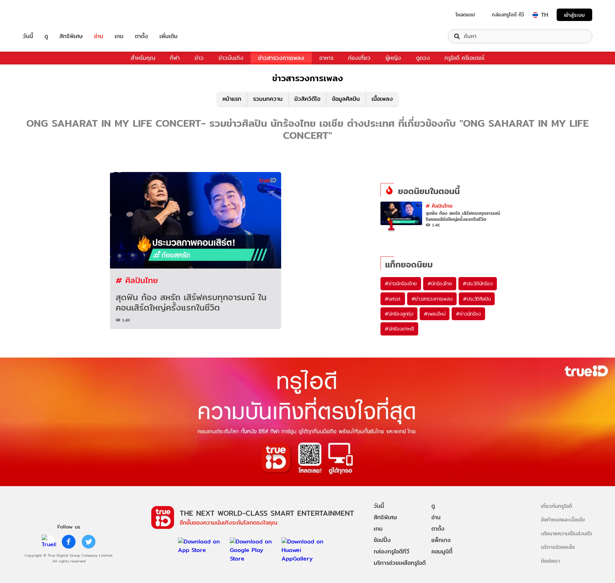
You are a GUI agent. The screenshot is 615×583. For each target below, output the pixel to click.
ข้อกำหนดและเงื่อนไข (563, 519)
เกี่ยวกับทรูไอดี (556, 506)
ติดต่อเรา (550, 561)
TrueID (44, 15)
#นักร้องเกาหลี (399, 329)
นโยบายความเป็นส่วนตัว (566, 533)
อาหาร (326, 57)
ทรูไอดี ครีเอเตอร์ (464, 57)
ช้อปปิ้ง (382, 540)
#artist (393, 299)
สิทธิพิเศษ (71, 36)
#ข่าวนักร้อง (468, 314)
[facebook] (69, 542)
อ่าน (98, 36)
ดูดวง (423, 57)
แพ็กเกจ (441, 540)
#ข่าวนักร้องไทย (401, 283)
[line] (49, 542)
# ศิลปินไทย (137, 280)
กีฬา (175, 57)
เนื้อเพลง (382, 98)
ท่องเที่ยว (359, 57)
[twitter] (89, 542)
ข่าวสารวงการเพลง (281, 57)
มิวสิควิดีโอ (307, 98)
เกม (119, 36)
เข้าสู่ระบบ (574, 15)
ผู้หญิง (393, 57)
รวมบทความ (268, 98)
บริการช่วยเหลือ (558, 547)
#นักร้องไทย (439, 283)
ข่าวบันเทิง (231, 57)
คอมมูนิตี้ (441, 551)
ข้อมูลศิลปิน (346, 98)
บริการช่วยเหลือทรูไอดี (400, 562)
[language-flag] (535, 15)
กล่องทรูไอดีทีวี (391, 551)
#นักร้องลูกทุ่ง (399, 314)
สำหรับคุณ (143, 57)
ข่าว (199, 57)
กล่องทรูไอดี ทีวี (508, 14)
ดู (46, 36)
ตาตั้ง (141, 36)
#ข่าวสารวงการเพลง (432, 299)
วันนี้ (28, 36)
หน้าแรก (231, 98)
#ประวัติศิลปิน (476, 299)
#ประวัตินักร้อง (478, 283)
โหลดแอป (465, 14)
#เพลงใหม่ (434, 314)
